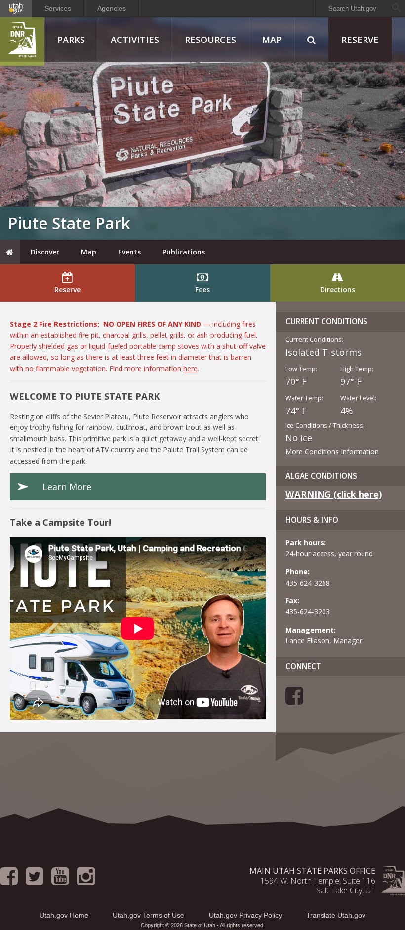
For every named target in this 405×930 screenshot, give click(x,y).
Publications (183, 251)
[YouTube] (60, 880)
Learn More (66, 487)
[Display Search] (311, 39)
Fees (202, 289)
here (190, 368)
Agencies (111, 8)
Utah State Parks (22, 41)
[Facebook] (294, 700)
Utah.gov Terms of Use (148, 915)
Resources (210, 39)
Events (129, 251)
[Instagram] (86, 880)
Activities (135, 39)
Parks (71, 39)
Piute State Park (69, 223)
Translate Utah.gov (335, 915)
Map (272, 39)
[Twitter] (34, 880)
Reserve (360, 39)
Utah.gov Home (64, 915)
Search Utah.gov (352, 8)
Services (57, 8)
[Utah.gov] (16, 8)
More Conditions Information (332, 451)
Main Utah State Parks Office (312, 871)
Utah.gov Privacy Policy (245, 915)
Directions (337, 289)
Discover (45, 251)
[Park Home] (10, 252)
